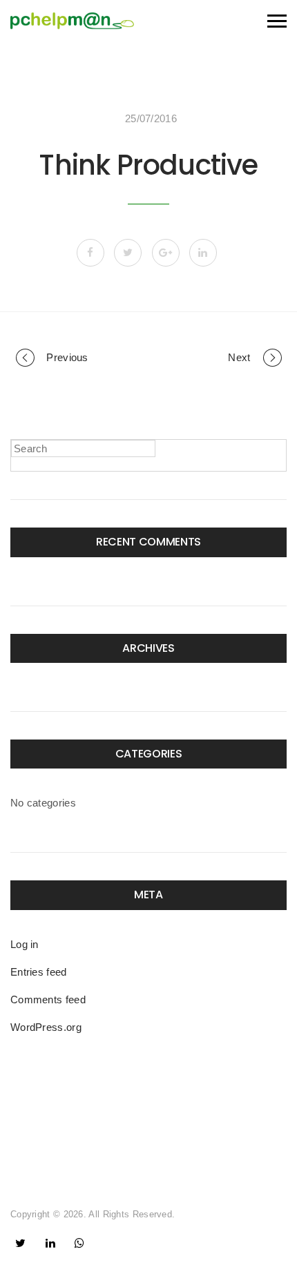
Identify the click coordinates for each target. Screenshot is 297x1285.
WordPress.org (46, 1027)
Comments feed (48, 999)
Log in (24, 944)
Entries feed (38, 972)
